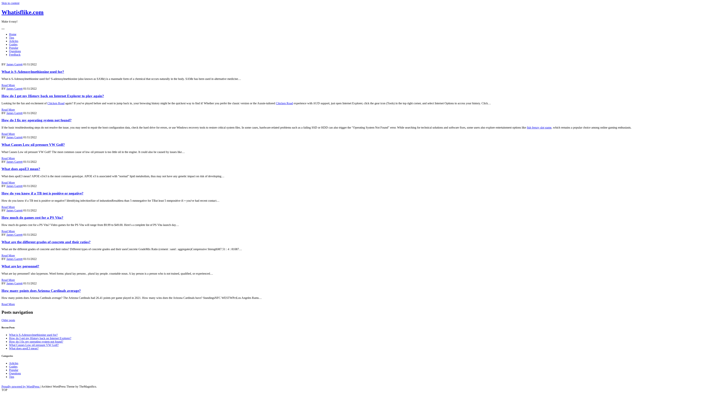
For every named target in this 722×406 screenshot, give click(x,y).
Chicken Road (55, 103)
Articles (13, 41)
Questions (15, 51)
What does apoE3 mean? (21, 169)
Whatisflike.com (23, 12)
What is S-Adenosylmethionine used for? (33, 72)
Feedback (14, 54)
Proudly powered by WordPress (21, 386)
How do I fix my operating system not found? (37, 120)
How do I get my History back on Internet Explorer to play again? (53, 96)
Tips (11, 37)
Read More (8, 85)
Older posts (8, 320)
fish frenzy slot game (539, 127)
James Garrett (14, 64)
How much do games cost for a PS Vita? (32, 218)
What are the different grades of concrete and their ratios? (46, 242)
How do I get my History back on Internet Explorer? (40, 338)
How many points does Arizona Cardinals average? (41, 291)
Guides (13, 44)
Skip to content (10, 3)
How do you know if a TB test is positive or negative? (42, 193)
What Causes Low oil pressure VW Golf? (33, 145)
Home (12, 34)
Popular (13, 47)
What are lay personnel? (20, 266)
